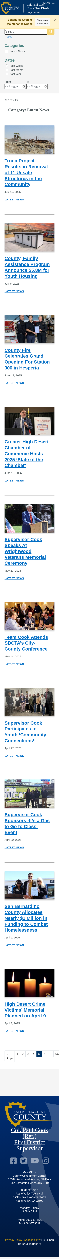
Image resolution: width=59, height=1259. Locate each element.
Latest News (17, 51)
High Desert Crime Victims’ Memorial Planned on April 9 (25, 1010)
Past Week (16, 65)
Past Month (16, 69)
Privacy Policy (13, 1239)
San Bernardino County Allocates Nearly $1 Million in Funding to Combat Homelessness (26, 918)
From (8, 81)
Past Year (15, 74)
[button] (50, 31)
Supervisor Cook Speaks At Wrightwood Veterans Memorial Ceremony (25, 551)
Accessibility (32, 1239)
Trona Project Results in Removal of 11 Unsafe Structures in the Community (26, 172)
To (27, 81)
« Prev (10, 1056)
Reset (8, 36)
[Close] (55, 19)
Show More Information (42, 22)
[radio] (7, 65)
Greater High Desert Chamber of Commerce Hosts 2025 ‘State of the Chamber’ (27, 453)
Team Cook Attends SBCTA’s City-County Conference (26, 643)
